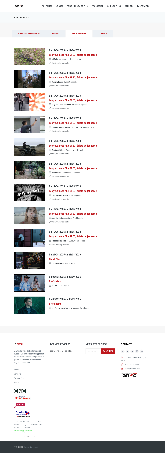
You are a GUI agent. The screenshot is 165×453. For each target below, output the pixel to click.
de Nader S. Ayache (69, 104)
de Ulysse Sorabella (64, 82)
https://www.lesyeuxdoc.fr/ (60, 63)
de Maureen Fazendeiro (65, 173)
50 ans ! (17, 382)
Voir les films (114, 6)
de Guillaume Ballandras (68, 241)
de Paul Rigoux (60, 286)
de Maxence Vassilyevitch (67, 150)
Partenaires (143, 6)
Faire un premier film (77, 6)
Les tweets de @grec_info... (61, 351)
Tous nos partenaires (26, 436)
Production (98, 6)
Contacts (17, 374)
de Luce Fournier (66, 59)
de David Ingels (70, 308)
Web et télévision (79, 33)
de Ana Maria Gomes (68, 218)
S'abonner (108, 351)
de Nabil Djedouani (67, 195)
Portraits (47, 6)
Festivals (55, 33)
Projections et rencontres (29, 33)
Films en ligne (19, 378)
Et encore (103, 33)
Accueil (16, 369)
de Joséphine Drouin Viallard (72, 127)
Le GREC (59, 6)
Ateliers (129, 6)
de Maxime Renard (63, 263)
